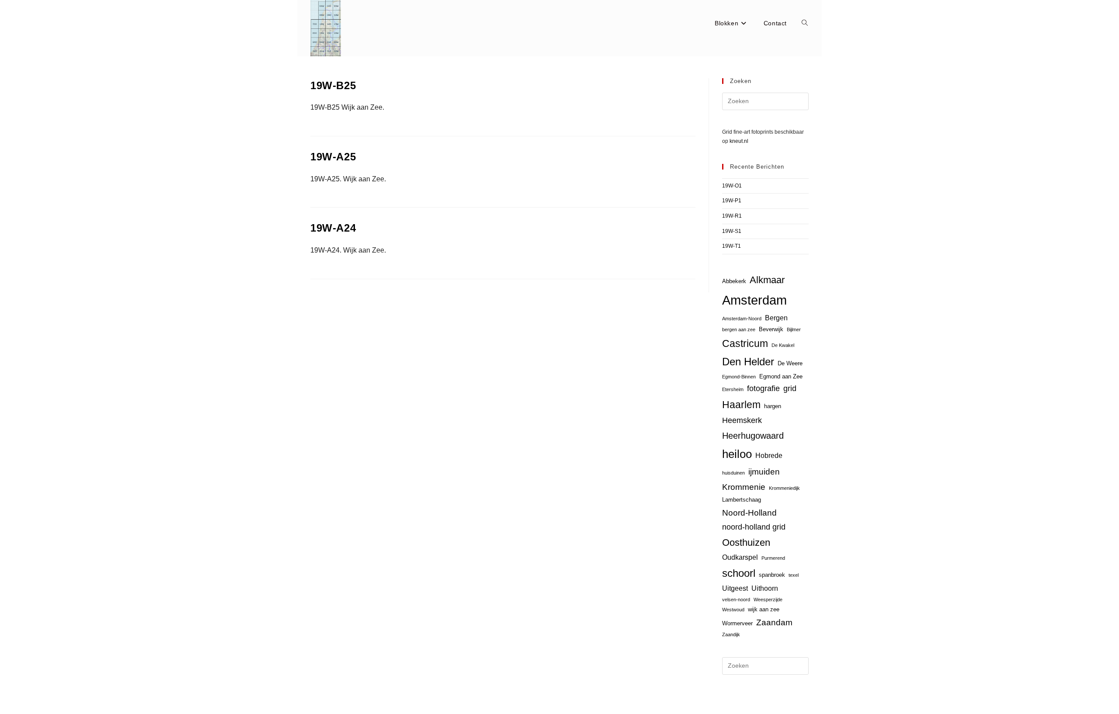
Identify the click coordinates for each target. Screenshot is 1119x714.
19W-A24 (333, 228)
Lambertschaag (741, 499)
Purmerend (773, 558)
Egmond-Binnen (739, 376)
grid (789, 388)
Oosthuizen (746, 542)
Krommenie (743, 487)
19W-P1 (731, 201)
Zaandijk (731, 634)
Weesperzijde (768, 599)
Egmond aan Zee (781, 376)
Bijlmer (794, 329)
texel (794, 575)
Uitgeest (735, 588)
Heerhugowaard (753, 435)
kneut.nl (739, 141)
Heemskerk (742, 420)
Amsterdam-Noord (741, 318)
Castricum (745, 343)
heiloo (737, 454)
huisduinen (733, 472)
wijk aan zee (763, 609)
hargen (772, 406)
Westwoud (733, 609)
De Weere (790, 363)
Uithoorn (764, 588)
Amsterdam (754, 300)
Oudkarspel (740, 557)
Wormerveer (737, 623)
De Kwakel (782, 345)
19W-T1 (731, 246)
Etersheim (733, 389)
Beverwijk (771, 329)
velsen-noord (736, 599)
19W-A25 (333, 157)
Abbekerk (734, 281)
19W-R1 (732, 216)
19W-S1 (731, 231)
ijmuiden (764, 471)
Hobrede (768, 455)
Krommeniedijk (784, 488)
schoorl (738, 573)
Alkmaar (767, 279)
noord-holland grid (753, 527)
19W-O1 (732, 186)
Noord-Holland (749, 512)
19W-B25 (333, 85)
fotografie (763, 388)
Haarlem (741, 404)
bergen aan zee (738, 329)
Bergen (776, 318)
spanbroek (772, 575)
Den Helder (748, 361)
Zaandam (774, 622)
